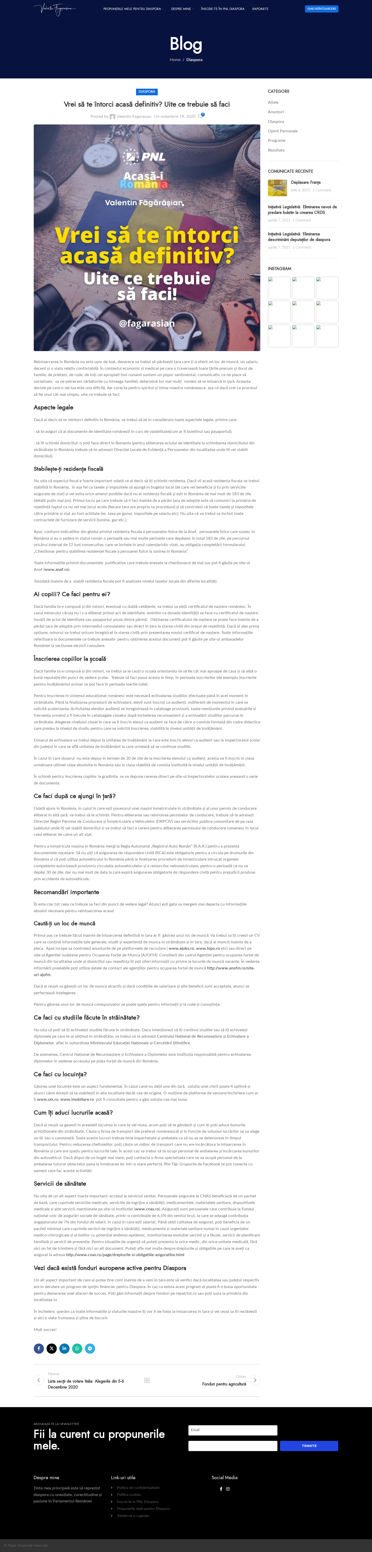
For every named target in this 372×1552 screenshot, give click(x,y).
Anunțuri (276, 112)
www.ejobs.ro (181, 948)
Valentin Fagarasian (134, 116)
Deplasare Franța (306, 182)
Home (175, 60)
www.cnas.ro (147, 1209)
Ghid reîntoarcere (322, 8)
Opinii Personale (283, 131)
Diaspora (194, 60)
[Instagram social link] (227, 1489)
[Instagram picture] (279, 288)
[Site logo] (55, 9)
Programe (276, 140)
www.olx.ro (47, 1099)
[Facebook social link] (39, 1348)
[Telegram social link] (90, 1348)
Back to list (147, 1380)
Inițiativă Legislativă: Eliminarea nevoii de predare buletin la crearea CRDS (302, 209)
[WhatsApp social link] (77, 1348)
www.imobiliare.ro (77, 1099)
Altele (273, 102)
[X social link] (52, 1348)
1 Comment (321, 190)
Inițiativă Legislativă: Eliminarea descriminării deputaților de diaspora (299, 236)
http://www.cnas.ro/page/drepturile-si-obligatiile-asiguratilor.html (125, 1255)
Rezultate (276, 150)
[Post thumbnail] (277, 188)
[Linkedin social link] (64, 1348)
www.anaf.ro (56, 569)
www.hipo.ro (208, 948)
